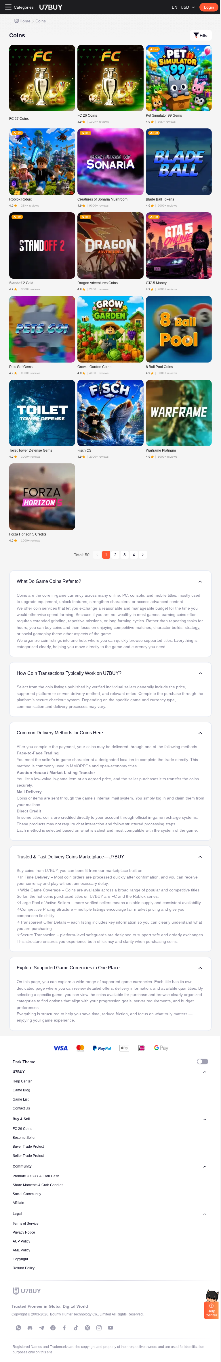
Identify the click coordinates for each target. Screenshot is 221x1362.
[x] (87, 1327)
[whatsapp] (18, 1327)
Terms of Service (26, 1224)
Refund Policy (24, 1268)
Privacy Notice (24, 1232)
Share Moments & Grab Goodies (38, 1185)
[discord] (30, 1327)
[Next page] (143, 555)
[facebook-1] (53, 1327)
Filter (204, 35)
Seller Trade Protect (28, 1156)
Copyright (20, 1259)
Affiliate (18, 1203)
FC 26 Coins (22, 1129)
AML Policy (21, 1250)
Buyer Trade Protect (28, 1147)
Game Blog (21, 1090)
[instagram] (99, 1327)
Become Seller (24, 1138)
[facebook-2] (64, 1327)
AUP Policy (21, 1241)
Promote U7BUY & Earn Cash (36, 1176)
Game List (20, 1099)
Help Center (22, 1081)
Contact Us (21, 1108)
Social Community (27, 1194)
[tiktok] (76, 1327)
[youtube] (110, 1327)
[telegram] (41, 1327)
